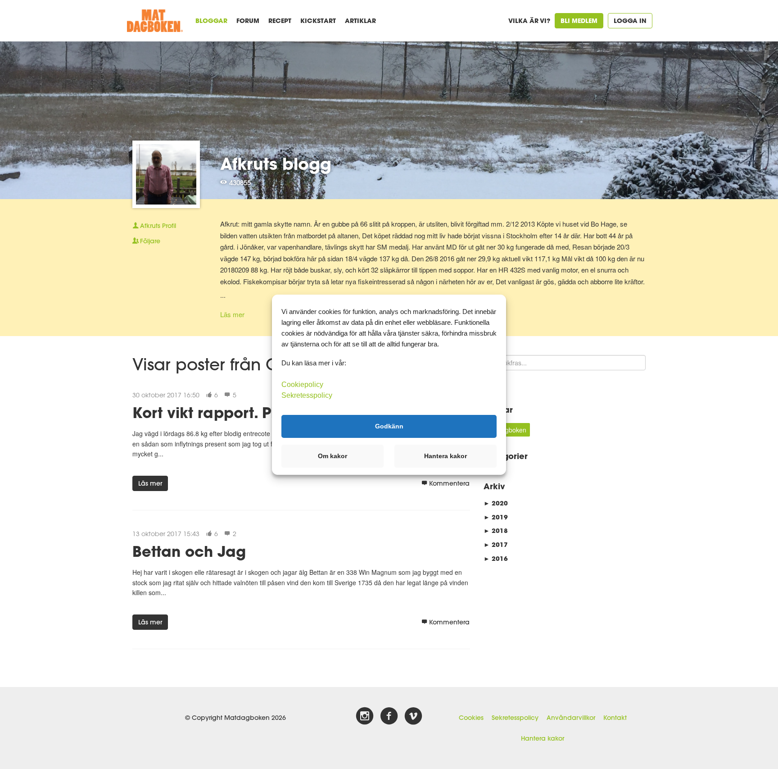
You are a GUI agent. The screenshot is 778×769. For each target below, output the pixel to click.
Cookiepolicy (302, 384)
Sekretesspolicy (515, 718)
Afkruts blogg (275, 163)
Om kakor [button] (332, 456)
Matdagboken (506, 429)
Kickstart (318, 20)
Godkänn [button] (389, 426)
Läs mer (232, 314)
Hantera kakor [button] (445, 456)
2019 (496, 517)
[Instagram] (365, 716)
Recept (279, 20)
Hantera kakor (542, 738)
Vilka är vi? (529, 20)
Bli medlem (579, 20)
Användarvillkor (571, 718)
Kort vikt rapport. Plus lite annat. (251, 412)
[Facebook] (389, 716)
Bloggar (211, 20)
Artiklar (360, 20)
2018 (496, 530)
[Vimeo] (413, 716)
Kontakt (615, 718)
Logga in (630, 20)
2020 (496, 503)
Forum (247, 20)
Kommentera (449, 483)
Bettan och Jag (189, 551)
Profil (158, 226)
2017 (496, 544)
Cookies (471, 718)
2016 (496, 558)
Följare (150, 241)
